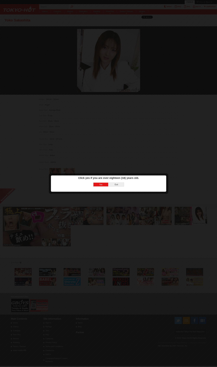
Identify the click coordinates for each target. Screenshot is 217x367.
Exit (116, 184)
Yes (100, 184)
